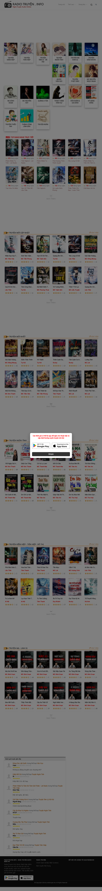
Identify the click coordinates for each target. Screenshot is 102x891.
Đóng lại (51, 454)
